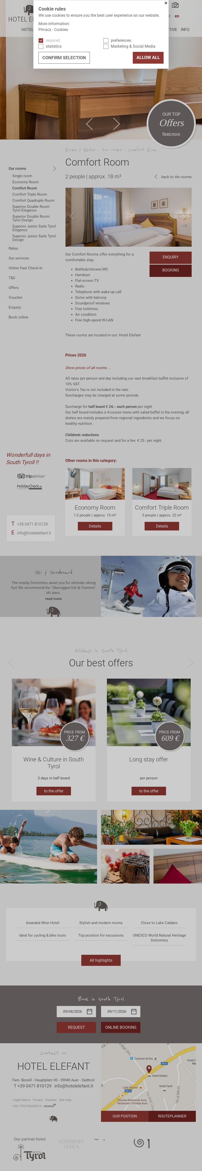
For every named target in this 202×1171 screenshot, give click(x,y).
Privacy (44, 29)
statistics (54, 46)
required (53, 40)
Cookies (61, 29)
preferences (121, 40)
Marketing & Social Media (133, 46)
